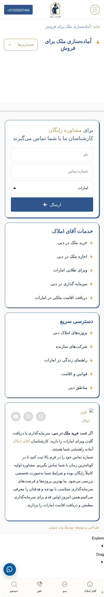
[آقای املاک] (90, 584)
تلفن (39, 591)
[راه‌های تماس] (9, 569)
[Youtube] (16, 416)
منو (65, 591)
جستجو (14, 591)
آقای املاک (90, 591)
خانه (96, 26)
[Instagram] (28, 416)
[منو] (64, 584)
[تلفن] (39, 584)
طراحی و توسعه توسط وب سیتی (74, 527)
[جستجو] (14, 584)
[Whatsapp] (41, 416)
